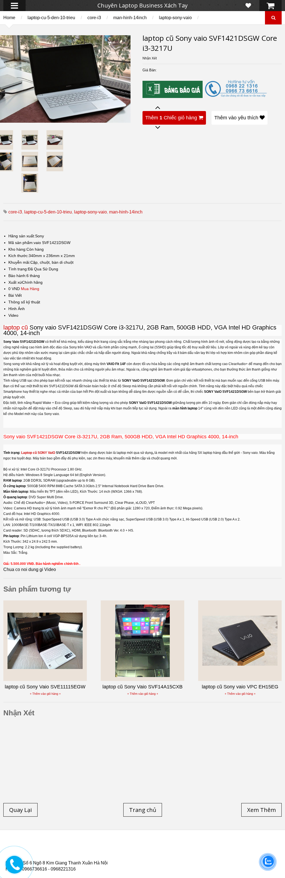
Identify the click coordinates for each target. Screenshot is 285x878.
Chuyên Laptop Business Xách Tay (142, 5)
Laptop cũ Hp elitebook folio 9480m (98, 852)
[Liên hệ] (14, 868)
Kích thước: (18, 255)
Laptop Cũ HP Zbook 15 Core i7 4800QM (121, 855)
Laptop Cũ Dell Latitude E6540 (45, 855)
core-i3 (94, 17)
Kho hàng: (17, 249)
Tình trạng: (18, 269)
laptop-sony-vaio (175, 17)
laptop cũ (15, 327)
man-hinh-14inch (130, 17)
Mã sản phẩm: (21, 242)
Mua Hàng (30, 288)
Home (9, 17)
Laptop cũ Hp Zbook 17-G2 (192, 855)
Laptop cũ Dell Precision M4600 (172, 852)
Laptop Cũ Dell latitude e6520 (123, 858)
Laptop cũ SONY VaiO (38, 453)
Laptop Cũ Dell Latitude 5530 (55, 858)
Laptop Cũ (190, 848)
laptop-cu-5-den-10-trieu (51, 17)
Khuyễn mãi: (19, 262)
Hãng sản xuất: (21, 236)
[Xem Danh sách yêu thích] (248, 5)
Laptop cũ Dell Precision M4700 (244, 852)
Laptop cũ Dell (90, 848)
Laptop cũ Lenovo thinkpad (142, 848)
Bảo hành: (17, 275)
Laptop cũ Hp (50, 848)
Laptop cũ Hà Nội (228, 848)
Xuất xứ (15, 282)
